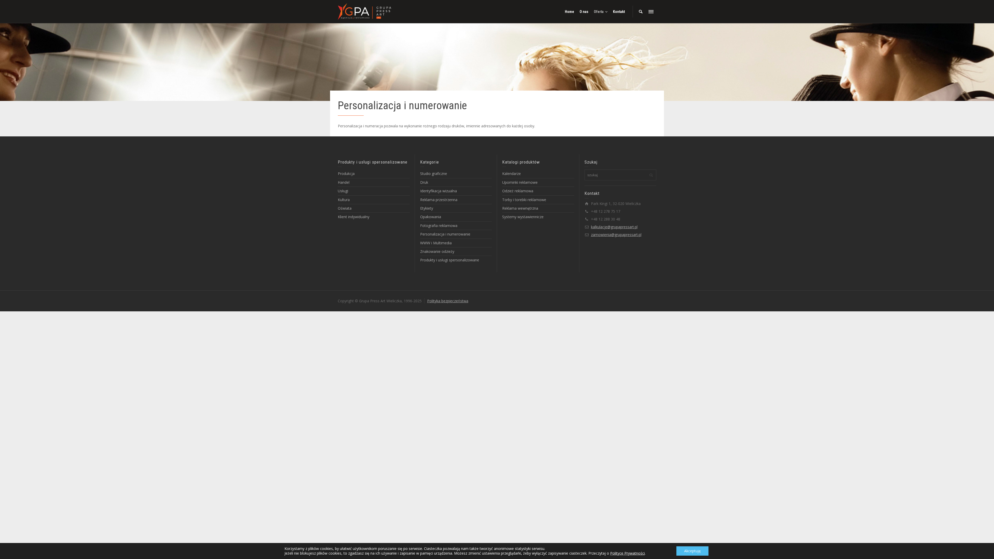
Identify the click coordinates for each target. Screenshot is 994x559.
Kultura (344, 199)
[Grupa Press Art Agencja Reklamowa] (364, 11)
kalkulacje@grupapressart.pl (614, 226)
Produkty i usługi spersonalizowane (449, 260)
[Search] (640, 11)
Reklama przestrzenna (438, 199)
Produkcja (346, 173)
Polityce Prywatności (627, 553)
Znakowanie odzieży (437, 251)
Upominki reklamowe (520, 182)
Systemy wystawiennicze (523, 216)
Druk (424, 182)
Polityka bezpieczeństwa (447, 300)
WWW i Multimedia (436, 242)
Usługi (343, 190)
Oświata (345, 208)
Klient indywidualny (353, 216)
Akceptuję (692, 550)
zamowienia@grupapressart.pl (616, 234)
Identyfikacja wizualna (438, 190)
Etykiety (426, 208)
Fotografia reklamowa (438, 225)
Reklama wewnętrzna (520, 208)
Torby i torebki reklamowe (524, 199)
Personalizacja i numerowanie (445, 234)
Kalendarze (511, 173)
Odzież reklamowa (517, 190)
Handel (343, 182)
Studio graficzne (433, 173)
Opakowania (430, 216)
